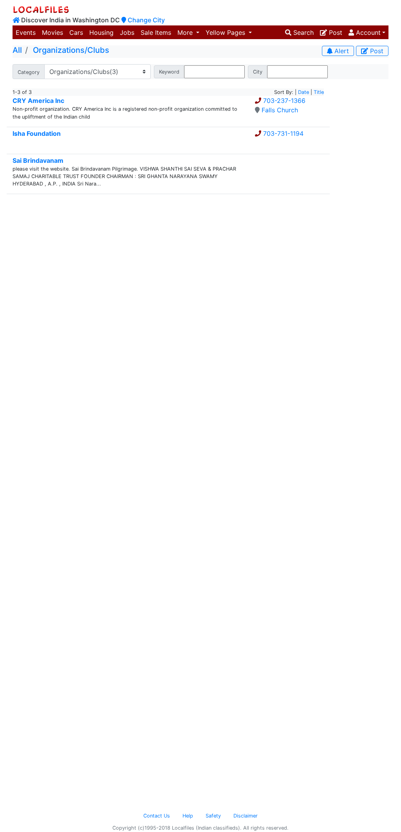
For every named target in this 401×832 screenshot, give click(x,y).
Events (26, 32)
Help (187, 816)
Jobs (127, 32)
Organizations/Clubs (71, 50)
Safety (213, 816)
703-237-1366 (284, 100)
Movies (52, 32)
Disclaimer (245, 816)
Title (319, 92)
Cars (76, 32)
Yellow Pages (226, 32)
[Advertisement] (362, 196)
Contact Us (156, 816)
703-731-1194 (283, 133)
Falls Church (280, 110)
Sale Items (156, 32)
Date (303, 92)
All (17, 50)
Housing (101, 32)
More (186, 32)
